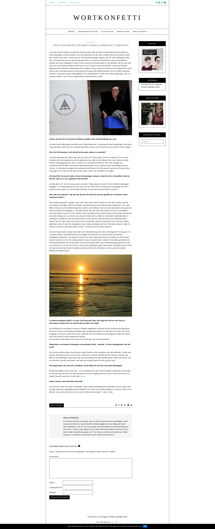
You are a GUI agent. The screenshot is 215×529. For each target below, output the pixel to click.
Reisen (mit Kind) (123, 31)
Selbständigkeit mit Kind (88, 31)
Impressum (62, 2)
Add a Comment (56, 405)
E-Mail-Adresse (55, 487)
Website (52, 492)
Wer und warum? (140, 31)
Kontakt (52, 2)
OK (145, 526)
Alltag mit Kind (107, 31)
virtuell (82, 376)
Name (52, 482)
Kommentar (53, 456)
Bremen (71, 31)
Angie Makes (114, 522)
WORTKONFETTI (107, 17)
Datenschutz (74, 2)
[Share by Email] (128, 405)
